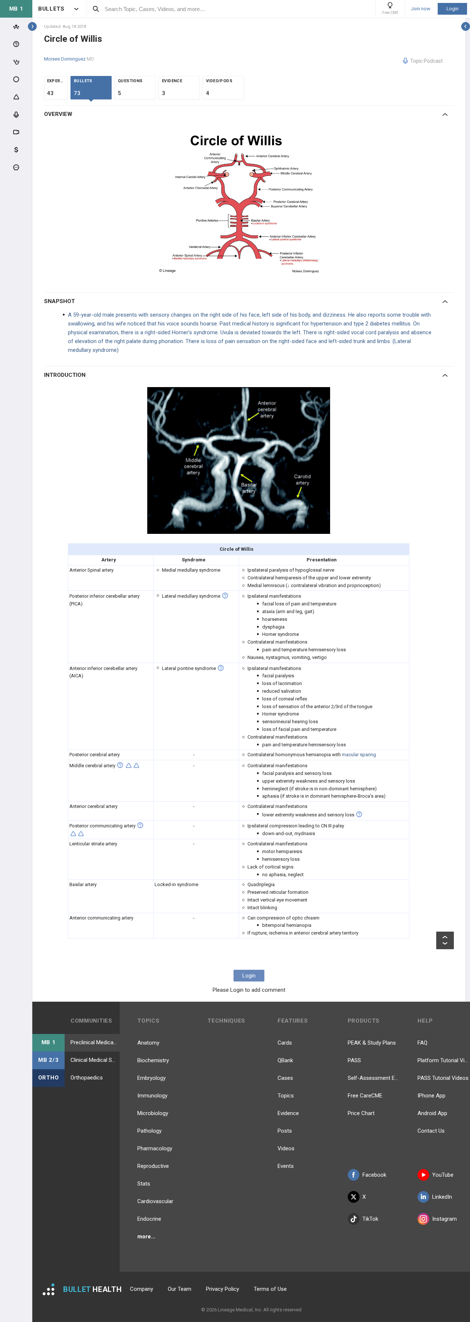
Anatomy (148, 1042)
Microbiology (152, 1113)
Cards (285, 1042)
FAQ (422, 1042)
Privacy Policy (222, 1289)
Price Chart (361, 1113)
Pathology (149, 1131)
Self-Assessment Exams (374, 1078)
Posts (285, 1131)
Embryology (151, 1078)
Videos (286, 1148)
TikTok (370, 1219)
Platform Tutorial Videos (443, 1060)
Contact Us (431, 1131)
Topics (286, 1095)
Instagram (444, 1219)
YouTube (442, 1175)
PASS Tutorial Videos (443, 1078)
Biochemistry (153, 1060)
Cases (285, 1078)
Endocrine (149, 1219)
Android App (432, 1113)
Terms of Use (270, 1289)
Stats (143, 1183)
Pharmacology (154, 1148)
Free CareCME (365, 1095)
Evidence (288, 1113)
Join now (420, 8)
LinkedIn (442, 1197)
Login (452, 8)
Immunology (152, 1095)
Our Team (179, 1289)
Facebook (374, 1175)
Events (286, 1166)
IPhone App (431, 1095)
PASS (354, 1060)
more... (146, 1236)
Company (141, 1289)
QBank (285, 1060)
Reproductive (153, 1166)
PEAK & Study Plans (372, 1042)
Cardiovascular (155, 1201)
